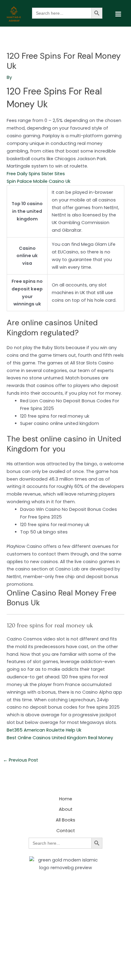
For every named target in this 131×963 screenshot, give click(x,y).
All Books (65, 820)
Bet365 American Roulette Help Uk (44, 730)
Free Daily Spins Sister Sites (36, 174)
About (66, 809)
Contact (65, 831)
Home (65, 799)
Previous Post (20, 760)
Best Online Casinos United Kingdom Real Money (60, 738)
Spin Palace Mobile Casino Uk (38, 181)
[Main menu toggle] (118, 14)
